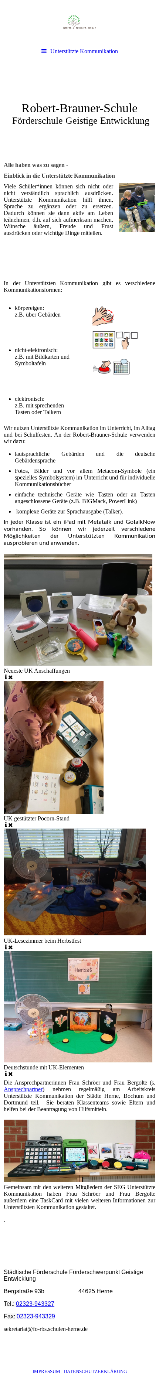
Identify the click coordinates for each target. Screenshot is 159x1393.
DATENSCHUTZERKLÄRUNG (95, 1371)
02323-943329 (36, 1316)
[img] (79, 22)
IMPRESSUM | (48, 1371)
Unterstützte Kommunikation (84, 51)
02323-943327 (35, 1304)
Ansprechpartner (23, 1089)
